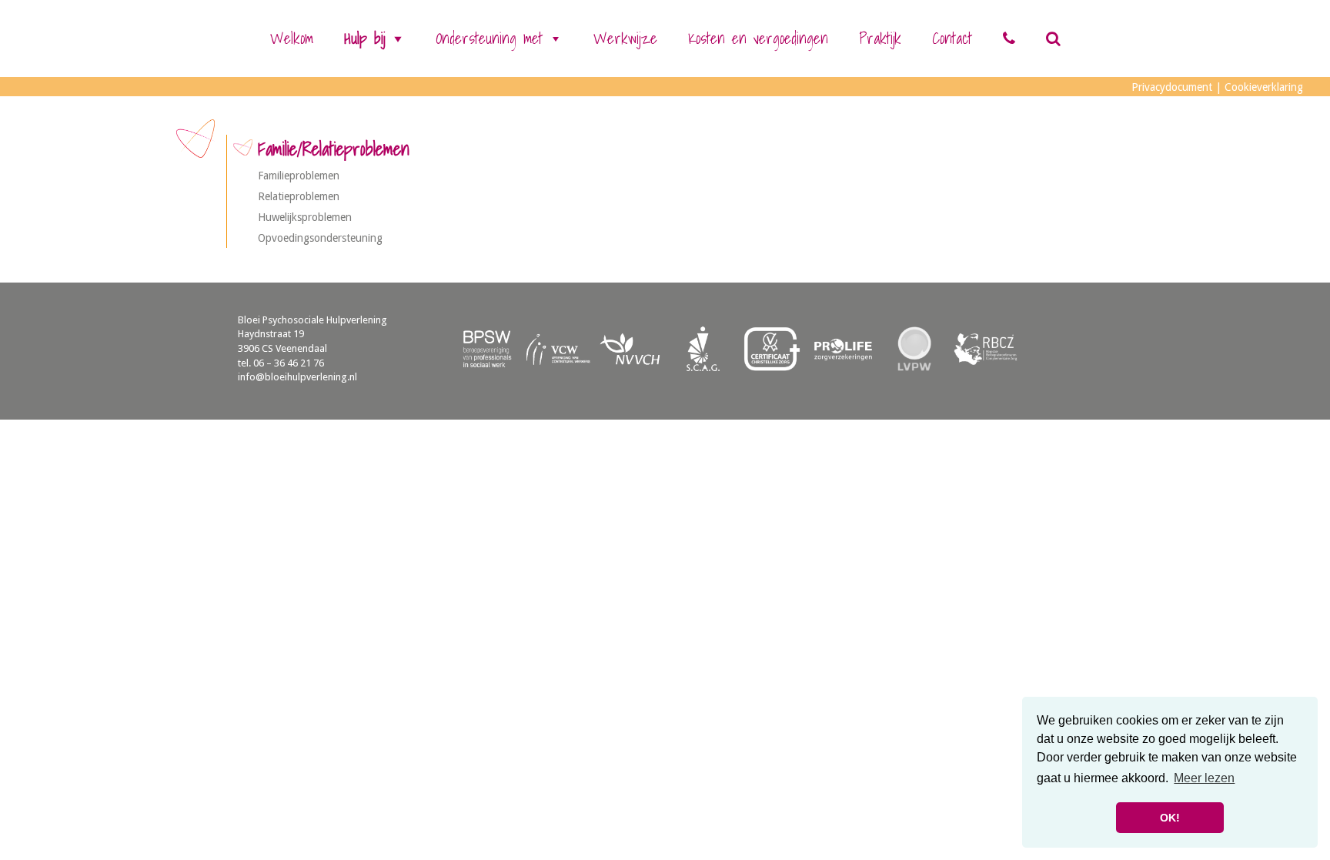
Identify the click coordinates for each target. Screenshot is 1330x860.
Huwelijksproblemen (305, 217)
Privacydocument (1171, 87)
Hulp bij (364, 38)
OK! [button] (1170, 817)
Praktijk (880, 38)
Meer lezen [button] (1204, 778)
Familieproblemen (298, 175)
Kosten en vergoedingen (758, 38)
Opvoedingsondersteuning (320, 238)
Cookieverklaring (1264, 87)
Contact (952, 38)
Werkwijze (625, 38)
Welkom (291, 38)
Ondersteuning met (489, 38)
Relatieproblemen (298, 196)
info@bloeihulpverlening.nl (297, 377)
